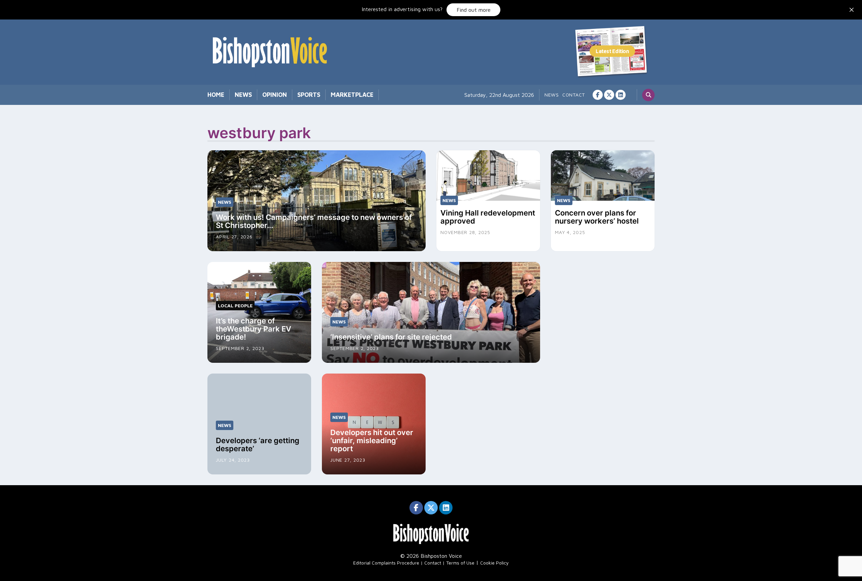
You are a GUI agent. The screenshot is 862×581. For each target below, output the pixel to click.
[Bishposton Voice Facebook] (598, 95)
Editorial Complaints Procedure (386, 563)
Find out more (474, 10)
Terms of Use (460, 563)
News (243, 94)
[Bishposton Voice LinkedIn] (621, 95)
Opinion (274, 94)
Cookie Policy (494, 563)
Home (215, 94)
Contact (573, 95)
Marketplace (352, 94)
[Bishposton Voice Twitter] (609, 95)
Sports (308, 94)
